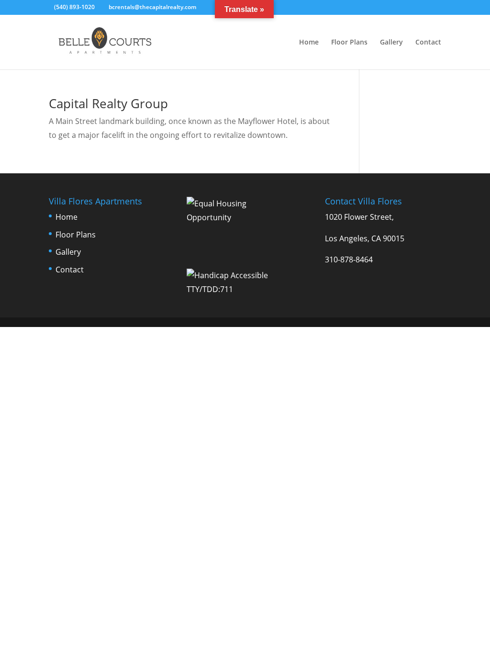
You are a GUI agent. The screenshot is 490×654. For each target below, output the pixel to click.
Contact (428, 42)
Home (309, 42)
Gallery (391, 42)
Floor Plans (349, 42)
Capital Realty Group (108, 103)
